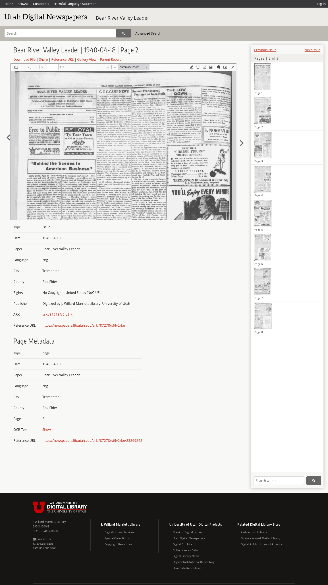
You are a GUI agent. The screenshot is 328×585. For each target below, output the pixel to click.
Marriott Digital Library (188, 532)
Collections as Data (185, 550)
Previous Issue (265, 50)
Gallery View (86, 59)
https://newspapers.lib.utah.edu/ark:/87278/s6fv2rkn (83, 325)
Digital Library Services (119, 532)
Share (43, 59)
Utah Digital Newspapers (189, 538)
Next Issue (312, 50)
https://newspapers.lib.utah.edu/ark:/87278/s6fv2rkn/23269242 (92, 440)
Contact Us (41, 4)
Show (46, 429)
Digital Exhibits (182, 544)
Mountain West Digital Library (260, 538)
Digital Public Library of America (261, 544)
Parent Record (111, 59)
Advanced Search (148, 33)
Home (8, 4)
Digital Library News (186, 556)
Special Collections (116, 538)
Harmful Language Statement (76, 4)
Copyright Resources (118, 544)
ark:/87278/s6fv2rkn (58, 314)
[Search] (123, 33)
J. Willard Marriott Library (49, 522)
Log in (321, 4)
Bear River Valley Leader (122, 18)
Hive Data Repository (187, 568)
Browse (23, 4)
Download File (24, 59)
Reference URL (62, 59)
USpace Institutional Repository (194, 562)
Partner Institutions (254, 532)
